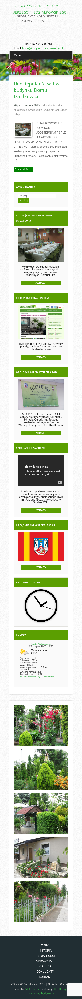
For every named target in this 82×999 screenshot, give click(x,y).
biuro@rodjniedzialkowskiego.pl (42, 48)
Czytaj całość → (23, 169)
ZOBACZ (40, 282)
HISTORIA (45, 950)
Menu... (18, 55)
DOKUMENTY (45, 971)
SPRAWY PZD (45, 961)
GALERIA (45, 966)
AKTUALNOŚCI (45, 955)
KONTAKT (45, 976)
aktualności (50, 105)
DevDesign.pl (62, 989)
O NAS (45, 945)
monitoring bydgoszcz (41, 993)
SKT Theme (32, 989)
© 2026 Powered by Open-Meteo (37, 676)
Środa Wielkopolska (41, 644)
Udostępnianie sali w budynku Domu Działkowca (36, 90)
